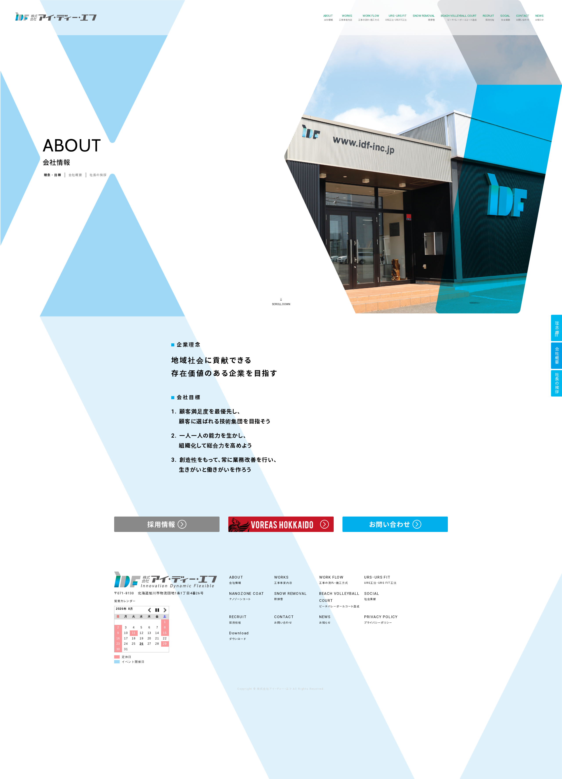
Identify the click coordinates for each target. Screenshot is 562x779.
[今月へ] (157, 610)
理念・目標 (52, 175)
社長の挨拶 (98, 175)
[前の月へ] (149, 610)
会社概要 (75, 175)
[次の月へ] (165, 610)
